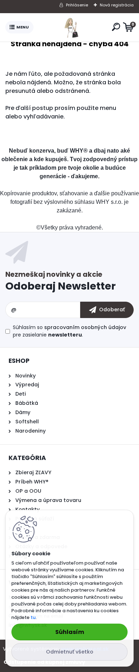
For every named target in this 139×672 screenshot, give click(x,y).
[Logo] (71, 27)
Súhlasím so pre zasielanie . (69, 331)
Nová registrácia (117, 5)
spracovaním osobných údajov (85, 327)
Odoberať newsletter (69, 282)
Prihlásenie (77, 5)
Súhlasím (69, 632)
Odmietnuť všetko (69, 651)
